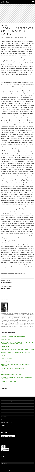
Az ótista (3, 355)
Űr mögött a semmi (6, 281)
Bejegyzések (4, 25)
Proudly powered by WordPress (8, 470)
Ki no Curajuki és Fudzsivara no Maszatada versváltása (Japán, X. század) (17, 377)
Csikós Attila (22, 37)
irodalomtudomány (6, 423)
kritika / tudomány (6, 411)
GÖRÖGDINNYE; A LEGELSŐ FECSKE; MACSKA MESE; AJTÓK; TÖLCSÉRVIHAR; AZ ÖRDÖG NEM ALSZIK (17, 343)
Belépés (3, 456)
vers (2, 420)
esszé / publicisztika (7, 273)
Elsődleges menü (33, 2)
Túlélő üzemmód (5, 361)
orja (23, 273)
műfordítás (4, 417)
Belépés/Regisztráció (6, 402)
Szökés (2, 371)
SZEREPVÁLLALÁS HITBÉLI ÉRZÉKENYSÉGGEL (12, 368)
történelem (4, 426)
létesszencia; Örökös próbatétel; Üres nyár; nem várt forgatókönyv (15, 364)
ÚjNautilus (5, 2)
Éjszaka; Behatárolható (7, 358)
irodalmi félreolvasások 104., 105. (10, 381)
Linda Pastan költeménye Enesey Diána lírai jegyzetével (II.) (17, 352)
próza (2, 414)
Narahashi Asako (6, 287)
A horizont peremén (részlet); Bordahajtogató (13, 336)
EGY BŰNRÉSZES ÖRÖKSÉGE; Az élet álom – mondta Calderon (17, 349)
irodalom (3, 408)
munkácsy (16, 273)
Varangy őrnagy (5, 346)
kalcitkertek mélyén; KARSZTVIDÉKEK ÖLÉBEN (13, 374)
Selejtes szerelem (5, 339)
